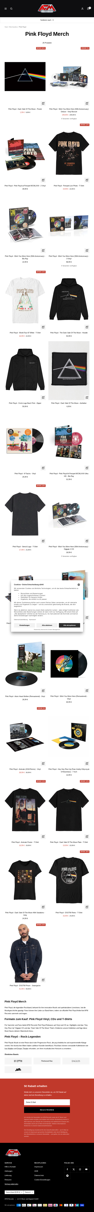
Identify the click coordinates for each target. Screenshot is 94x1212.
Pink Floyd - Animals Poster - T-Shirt (25, 842)
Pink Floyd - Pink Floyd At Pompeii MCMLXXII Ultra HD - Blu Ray (69, 475)
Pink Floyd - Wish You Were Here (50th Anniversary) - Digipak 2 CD (69, 548)
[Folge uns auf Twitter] (73, 1169)
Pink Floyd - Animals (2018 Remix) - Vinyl (25, 769)
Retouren (8, 1180)
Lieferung (8, 1175)
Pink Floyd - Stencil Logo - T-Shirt (25, 547)
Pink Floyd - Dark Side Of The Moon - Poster (25, 109)
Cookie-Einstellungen (42, 1180)
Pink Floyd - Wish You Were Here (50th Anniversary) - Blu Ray (25, 257)
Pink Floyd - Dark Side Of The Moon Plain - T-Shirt (69, 842)
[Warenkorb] (88, 9)
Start (6, 27)
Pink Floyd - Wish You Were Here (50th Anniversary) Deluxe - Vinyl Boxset (69, 110)
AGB (36, 1171)
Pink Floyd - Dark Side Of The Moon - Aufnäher (69, 403)
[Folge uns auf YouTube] (86, 1169)
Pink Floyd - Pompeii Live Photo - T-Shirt (69, 186)
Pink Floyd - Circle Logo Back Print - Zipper (25, 403)
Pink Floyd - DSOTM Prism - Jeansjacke (25, 985)
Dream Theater (22, 1049)
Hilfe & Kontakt (10, 1167)
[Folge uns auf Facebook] (67, 1169)
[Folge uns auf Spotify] (67, 1175)
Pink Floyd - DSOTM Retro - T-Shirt (69, 913)
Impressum (38, 1167)
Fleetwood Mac (47, 1061)
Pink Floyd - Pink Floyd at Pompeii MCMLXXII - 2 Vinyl (25, 186)
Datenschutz (39, 1175)
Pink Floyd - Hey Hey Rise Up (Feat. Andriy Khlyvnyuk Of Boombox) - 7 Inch (68, 770)
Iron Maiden (9, 1049)
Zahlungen (8, 1171)
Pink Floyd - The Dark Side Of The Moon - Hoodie (69, 333)
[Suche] (11, 9)
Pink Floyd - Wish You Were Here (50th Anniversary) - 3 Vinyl (69, 257)
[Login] (82, 9)
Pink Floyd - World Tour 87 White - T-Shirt (25, 333)
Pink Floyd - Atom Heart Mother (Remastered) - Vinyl (25, 696)
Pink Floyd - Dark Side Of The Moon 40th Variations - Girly (25, 914)
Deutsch (28, 1192)
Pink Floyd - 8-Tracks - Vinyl (25, 473)
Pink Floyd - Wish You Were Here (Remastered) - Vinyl (68, 697)
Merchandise (13, 27)
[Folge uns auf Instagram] (80, 1169)
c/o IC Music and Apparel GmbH (27, 1199)
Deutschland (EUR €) (13, 1192)
